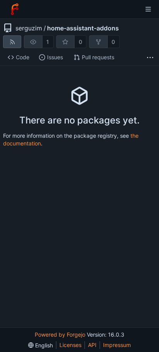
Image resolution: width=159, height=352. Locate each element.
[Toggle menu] (148, 9)
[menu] (40, 345)
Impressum (117, 345)
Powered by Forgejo (60, 334)
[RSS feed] (12, 41)
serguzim (28, 28)
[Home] (14, 9)
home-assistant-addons (83, 28)
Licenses (70, 345)
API (92, 345)
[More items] (150, 57)
